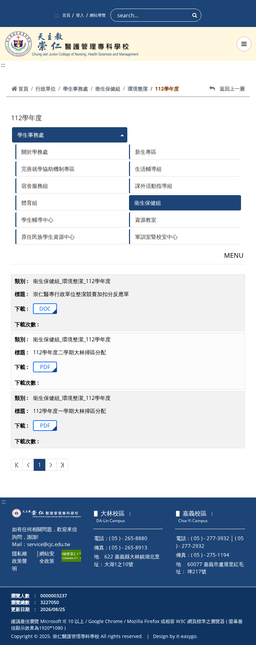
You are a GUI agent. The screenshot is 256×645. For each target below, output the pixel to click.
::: (57, 15)
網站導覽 (98, 15)
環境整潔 (138, 88)
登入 (80, 15)
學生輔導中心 (37, 219)
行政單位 (46, 88)
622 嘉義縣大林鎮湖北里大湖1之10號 (132, 560)
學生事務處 (75, 88)
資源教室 (145, 219)
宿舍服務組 (34, 185)
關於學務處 (34, 152)
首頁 (66, 15)
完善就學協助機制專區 (48, 168)
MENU (234, 255)
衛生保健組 (107, 88)
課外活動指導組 (153, 185)
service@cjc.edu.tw (48, 544)
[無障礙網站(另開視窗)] (71, 556)
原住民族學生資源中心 (48, 236)
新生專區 (145, 152)
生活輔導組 (148, 168)
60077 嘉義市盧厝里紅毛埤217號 (215, 568)
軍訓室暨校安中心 (156, 236)
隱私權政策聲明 (19, 561)
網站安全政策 (46, 557)
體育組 (29, 202)
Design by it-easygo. (175, 636)
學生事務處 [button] (30, 135)
